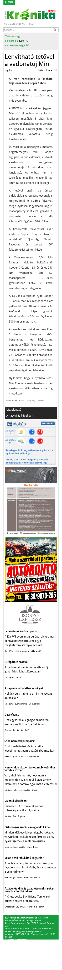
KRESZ (34, 790)
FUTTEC (37, 877)
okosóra (18, 790)
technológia (9, 877)
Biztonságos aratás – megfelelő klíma (27, 827)
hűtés (35, 847)
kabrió (41, 400)
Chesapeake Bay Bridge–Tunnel (19, 907)
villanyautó (36, 651)
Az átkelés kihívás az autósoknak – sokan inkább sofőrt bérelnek (29, 890)
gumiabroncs (21, 704)
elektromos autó (21, 651)
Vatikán (8, 816)
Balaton (8, 730)
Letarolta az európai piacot (21, 631)
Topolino (22, 816)
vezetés (26, 790)
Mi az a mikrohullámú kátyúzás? (24, 858)
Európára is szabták (16, 662)
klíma (29, 847)
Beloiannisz (18, 730)
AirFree (7, 756)
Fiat (14, 816)
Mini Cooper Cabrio (15, 400)
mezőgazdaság (11, 847)
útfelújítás (28, 877)
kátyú (19, 877)
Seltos (11, 677)
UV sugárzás (34, 704)
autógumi (8, 704)
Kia (6, 651)
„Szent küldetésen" (16, 800)
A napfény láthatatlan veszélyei (23, 688)
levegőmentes (33, 756)
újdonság (31, 400)
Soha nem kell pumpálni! (19, 741)
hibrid (19, 677)
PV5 (11, 651)
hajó (27, 730)
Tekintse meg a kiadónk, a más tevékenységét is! (17, 41)
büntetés (8, 790)
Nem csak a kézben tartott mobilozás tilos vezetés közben (29, 769)
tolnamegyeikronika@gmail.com (26, 931)
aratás (22, 847)
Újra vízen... (12, 714)
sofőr (41, 907)
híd (35, 907)
